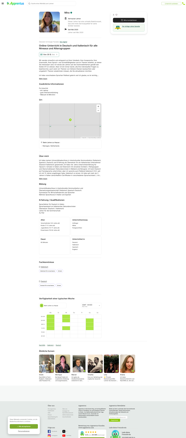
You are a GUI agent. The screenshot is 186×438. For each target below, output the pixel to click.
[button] (116, 15)
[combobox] (51, 3)
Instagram (54, 435)
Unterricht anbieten (171, 3)
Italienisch (44, 267)
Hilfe (49, 413)
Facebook (54, 431)
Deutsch (44, 281)
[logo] (16, 3)
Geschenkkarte (66, 417)
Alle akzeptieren (24, 426)
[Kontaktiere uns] (183, 3)
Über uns (64, 409)
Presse (50, 415)
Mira (67, 13)
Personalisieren (24, 431)
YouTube (68, 435)
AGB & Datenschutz (67, 415)
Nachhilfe (42, 345)
